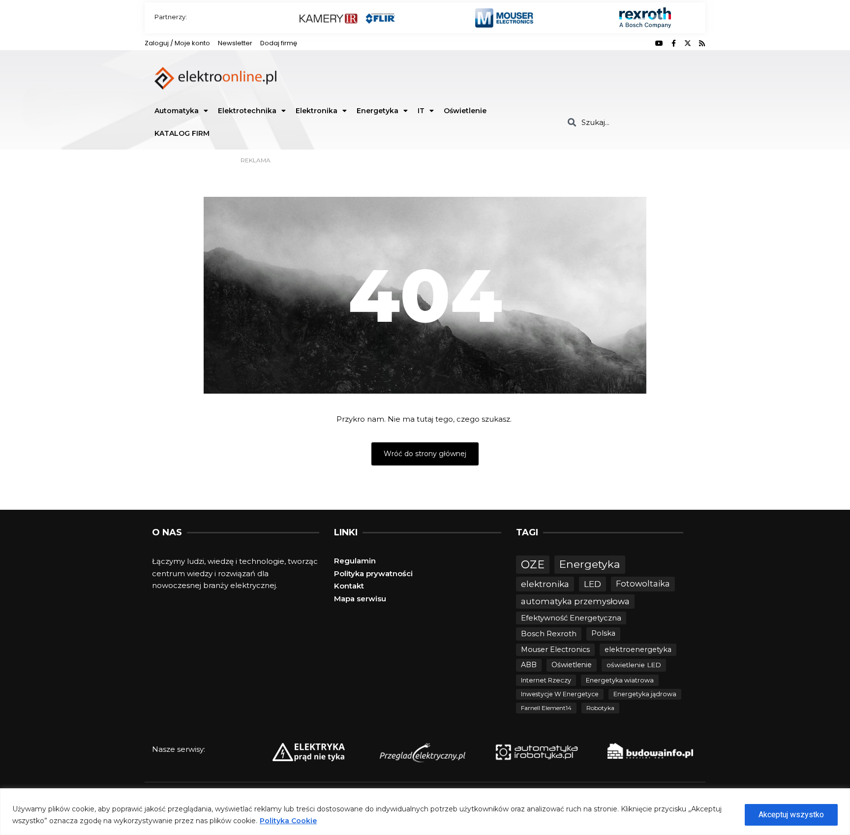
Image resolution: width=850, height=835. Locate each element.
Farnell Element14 (546, 707)
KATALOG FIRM (182, 133)
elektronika (545, 584)
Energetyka (377, 110)
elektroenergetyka (638, 649)
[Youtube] (659, 43)
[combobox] (632, 122)
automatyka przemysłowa (575, 601)
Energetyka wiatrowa (620, 680)
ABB (529, 664)
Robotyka (600, 707)
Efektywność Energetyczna (571, 617)
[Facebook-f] (673, 43)
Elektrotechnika (247, 110)
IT (421, 110)
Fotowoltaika (643, 583)
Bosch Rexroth (549, 633)
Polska (603, 633)
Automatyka (176, 110)
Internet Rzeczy (546, 680)
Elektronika (316, 110)
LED (592, 584)
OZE (533, 564)
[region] (425, 811)
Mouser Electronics (555, 649)
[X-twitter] (687, 43)
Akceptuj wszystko (791, 814)
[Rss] (701, 43)
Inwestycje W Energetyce (560, 694)
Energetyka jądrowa (644, 694)
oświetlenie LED (634, 665)
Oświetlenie (465, 110)
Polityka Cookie (288, 820)
